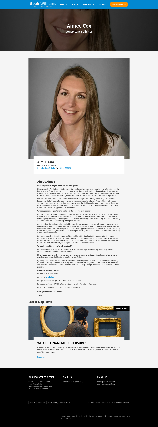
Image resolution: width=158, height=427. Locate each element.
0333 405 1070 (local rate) (73, 381)
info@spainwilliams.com (106, 381)
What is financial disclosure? (61, 342)
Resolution (50, 277)
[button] (64, 4)
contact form (110, 384)
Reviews (75, 4)
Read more (41, 357)
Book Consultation (119, 4)
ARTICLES (102, 4)
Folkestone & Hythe (48, 168)
